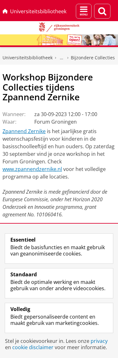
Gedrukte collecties (62, 58)
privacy (99, 341)
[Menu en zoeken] (83, 11)
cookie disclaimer (32, 347)
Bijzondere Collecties (93, 58)
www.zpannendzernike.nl (32, 169)
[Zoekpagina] (102, 11)
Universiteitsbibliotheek (38, 11)
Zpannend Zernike (24, 131)
